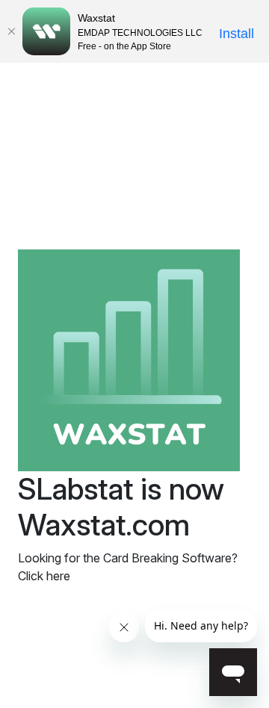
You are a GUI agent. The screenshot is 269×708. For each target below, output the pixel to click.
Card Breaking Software (167, 557)
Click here (44, 575)
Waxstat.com (104, 524)
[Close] (11, 31)
